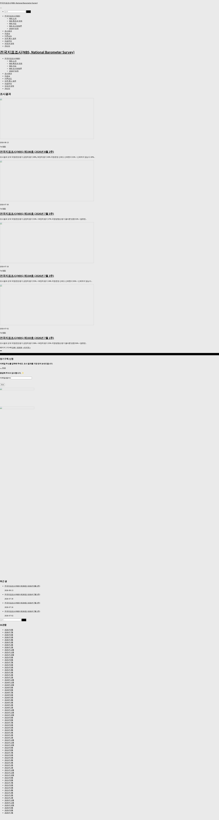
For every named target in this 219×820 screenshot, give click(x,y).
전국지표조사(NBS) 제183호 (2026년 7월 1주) (27, 338)
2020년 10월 (9, 805)
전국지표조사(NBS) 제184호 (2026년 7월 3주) (27, 276)
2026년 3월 (9, 642)
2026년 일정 (14, 28)
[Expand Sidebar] (1, 350)
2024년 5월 (9, 697)
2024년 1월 (9, 707)
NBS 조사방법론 (15, 26)
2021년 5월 (9, 788)
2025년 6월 (9, 665)
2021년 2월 (9, 795)
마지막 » (27, 347)
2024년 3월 (9, 702)
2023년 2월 (9, 735)
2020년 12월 (9, 800)
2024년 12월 (9, 680)
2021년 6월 (9, 785)
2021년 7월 (9, 782)
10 (17, 347)
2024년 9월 (9, 687)
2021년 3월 (9, 793)
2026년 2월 (9, 645)
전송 (2, 384)
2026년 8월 (9, 630)
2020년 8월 (9, 810)
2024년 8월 (9, 690)
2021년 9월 (9, 777)
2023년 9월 (9, 717)
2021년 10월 (9, 775)
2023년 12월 (9, 710)
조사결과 (8, 31)
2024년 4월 (9, 700)
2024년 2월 (9, 705)
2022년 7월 (9, 752)
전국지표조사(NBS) (12, 16)
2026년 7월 (9, 632)
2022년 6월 (9, 755)
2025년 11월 (9, 652)
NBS (4, 146)
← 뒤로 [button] (3, 368)
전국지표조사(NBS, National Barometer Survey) (19, 3)
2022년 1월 (9, 767)
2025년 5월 (9, 667)
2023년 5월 (9, 727)
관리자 (7, 46)
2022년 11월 (9, 742)
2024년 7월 (9, 692)
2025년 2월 (9, 675)
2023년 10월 (9, 715)
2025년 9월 (9, 657)
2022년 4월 (9, 760)
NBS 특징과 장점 (15, 21)
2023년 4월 (9, 730)
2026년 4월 (9, 640)
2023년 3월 (9, 732)
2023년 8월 (9, 720)
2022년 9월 (9, 747)
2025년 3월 (9, 672)
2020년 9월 (9, 808)
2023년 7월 (9, 722)
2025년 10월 (9, 655)
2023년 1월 (9, 737)
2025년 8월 (9, 660)
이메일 (5, 378)
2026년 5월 (9, 637)
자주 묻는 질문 (10, 38)
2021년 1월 (9, 798)
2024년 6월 (9, 695)
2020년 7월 (9, 813)
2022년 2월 (9, 765)
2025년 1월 (9, 677)
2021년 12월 (9, 770)
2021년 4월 (9, 790)
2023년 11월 (9, 712)
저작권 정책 (9, 43)
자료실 (7, 33)
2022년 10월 (9, 745)
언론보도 (8, 36)
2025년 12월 (9, 650)
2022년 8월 (9, 750)
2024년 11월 (9, 682)
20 (19, 347)
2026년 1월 (9, 647)
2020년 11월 (9, 803)
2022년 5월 (9, 757)
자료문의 (8, 41)
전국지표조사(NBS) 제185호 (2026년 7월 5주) (27, 213)
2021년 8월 (9, 780)
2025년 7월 (9, 662)
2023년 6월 (9, 725)
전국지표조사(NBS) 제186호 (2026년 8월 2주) (27, 151)
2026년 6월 (9, 635)
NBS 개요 (12, 23)
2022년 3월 (9, 762)
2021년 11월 (9, 772)
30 (21, 347)
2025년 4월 (9, 670)
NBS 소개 (12, 18)
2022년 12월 (9, 740)
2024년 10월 (9, 685)
